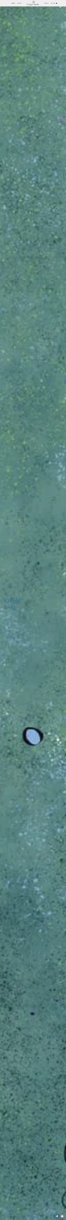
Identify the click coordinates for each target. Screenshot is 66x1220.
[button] (52, 3)
